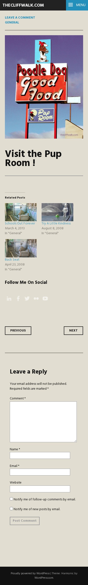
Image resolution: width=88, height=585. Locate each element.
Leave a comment (20, 17)
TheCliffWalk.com (23, 5)
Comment (18, 398)
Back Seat (12, 260)
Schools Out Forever (20, 223)
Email (14, 466)
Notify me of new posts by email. (37, 509)
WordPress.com (43, 578)
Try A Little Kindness (56, 223)
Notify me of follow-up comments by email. (45, 499)
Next (73, 330)
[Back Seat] (21, 248)
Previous (18, 330)
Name (15, 449)
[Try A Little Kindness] (57, 212)
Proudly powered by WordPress (30, 573)
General (12, 22)
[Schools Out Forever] (21, 212)
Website (16, 482)
